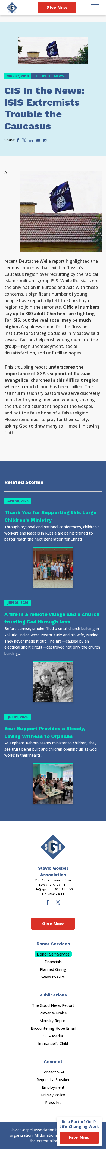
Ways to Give (53, 977)
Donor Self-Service (53, 954)
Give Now (56, 8)
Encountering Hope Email (53, 1028)
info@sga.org (42, 889)
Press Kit (53, 1102)
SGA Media (53, 1035)
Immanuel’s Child (53, 1043)
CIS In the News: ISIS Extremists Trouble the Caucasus (44, 108)
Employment (53, 1087)
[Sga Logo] (12, 7)
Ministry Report (53, 1020)
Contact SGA (53, 1072)
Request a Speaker (53, 1079)
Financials (53, 961)
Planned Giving (53, 969)
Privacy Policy (53, 1094)
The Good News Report (53, 1005)
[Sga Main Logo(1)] (53, 846)
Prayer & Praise (53, 1013)
